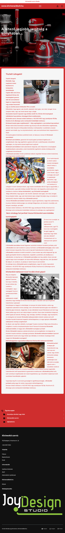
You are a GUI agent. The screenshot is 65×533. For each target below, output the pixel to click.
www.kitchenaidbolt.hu (12, 6)
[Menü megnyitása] (40, 6)
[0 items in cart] (62, 6)
